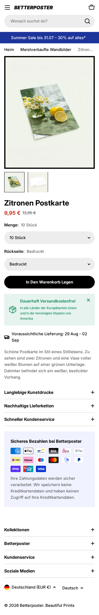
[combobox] (49, 21)
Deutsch (70, 587)
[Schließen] (88, 300)
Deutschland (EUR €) (31, 587)
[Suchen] (87, 21)
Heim (9, 49)
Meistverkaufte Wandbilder (45, 49)
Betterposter (31, 605)
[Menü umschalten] (7, 7)
